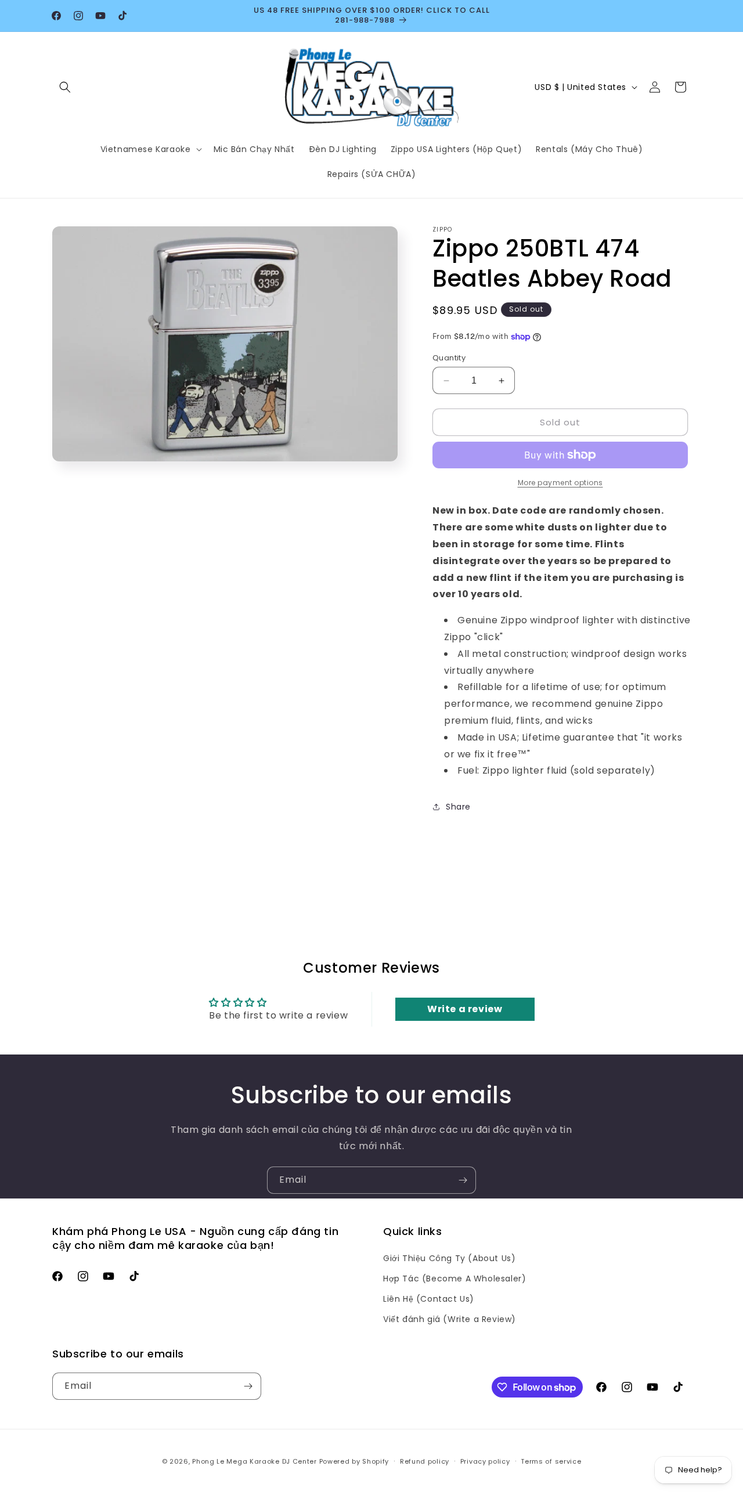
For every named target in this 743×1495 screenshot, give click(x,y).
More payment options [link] (560, 483)
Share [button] (458, 807)
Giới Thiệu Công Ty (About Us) (449, 1258)
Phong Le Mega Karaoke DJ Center (254, 1461)
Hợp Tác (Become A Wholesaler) (454, 1278)
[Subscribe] (462, 1180)
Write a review (464, 1009)
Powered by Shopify (354, 1461)
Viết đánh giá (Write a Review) (449, 1319)
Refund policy (424, 1461)
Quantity (449, 357)
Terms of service (551, 1461)
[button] (65, 87)
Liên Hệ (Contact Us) (428, 1299)
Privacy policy (485, 1461)
